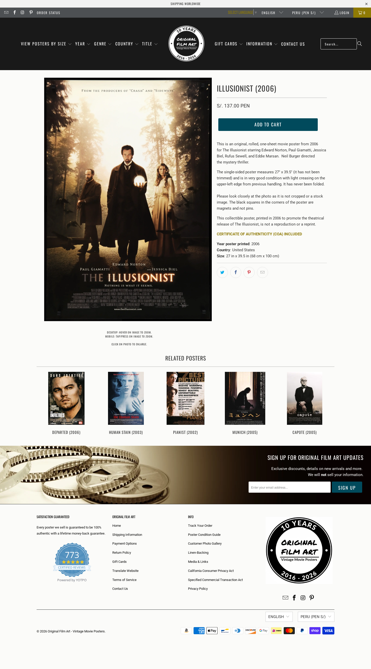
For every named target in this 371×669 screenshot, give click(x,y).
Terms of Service (124, 580)
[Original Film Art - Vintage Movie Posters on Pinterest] (30, 12)
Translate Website (125, 571)
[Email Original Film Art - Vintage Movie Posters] (6, 12)
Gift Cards (119, 562)
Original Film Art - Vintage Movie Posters (76, 631)
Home (116, 525)
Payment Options (124, 543)
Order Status (48, 12)
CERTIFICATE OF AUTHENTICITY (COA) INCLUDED (259, 234)
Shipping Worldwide (186, 4)
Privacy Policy (198, 589)
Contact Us (120, 589)
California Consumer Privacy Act (211, 571)
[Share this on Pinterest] (249, 272)
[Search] (359, 43)
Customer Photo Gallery (205, 543)
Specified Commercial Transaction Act (215, 580)
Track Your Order (200, 525)
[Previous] (43, 404)
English (269, 12)
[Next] (327, 404)
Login (345, 12)
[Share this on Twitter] (222, 272)
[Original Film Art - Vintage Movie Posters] (186, 44)
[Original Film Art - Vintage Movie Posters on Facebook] (14, 12)
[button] (46, 44)
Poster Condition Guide (204, 535)
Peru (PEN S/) (304, 12)
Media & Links (198, 562)
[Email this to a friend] (262, 272)
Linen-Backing (198, 552)
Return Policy (121, 552)
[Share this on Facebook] (235, 272)
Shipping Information (127, 535)
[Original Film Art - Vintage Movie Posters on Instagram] (22, 12)
